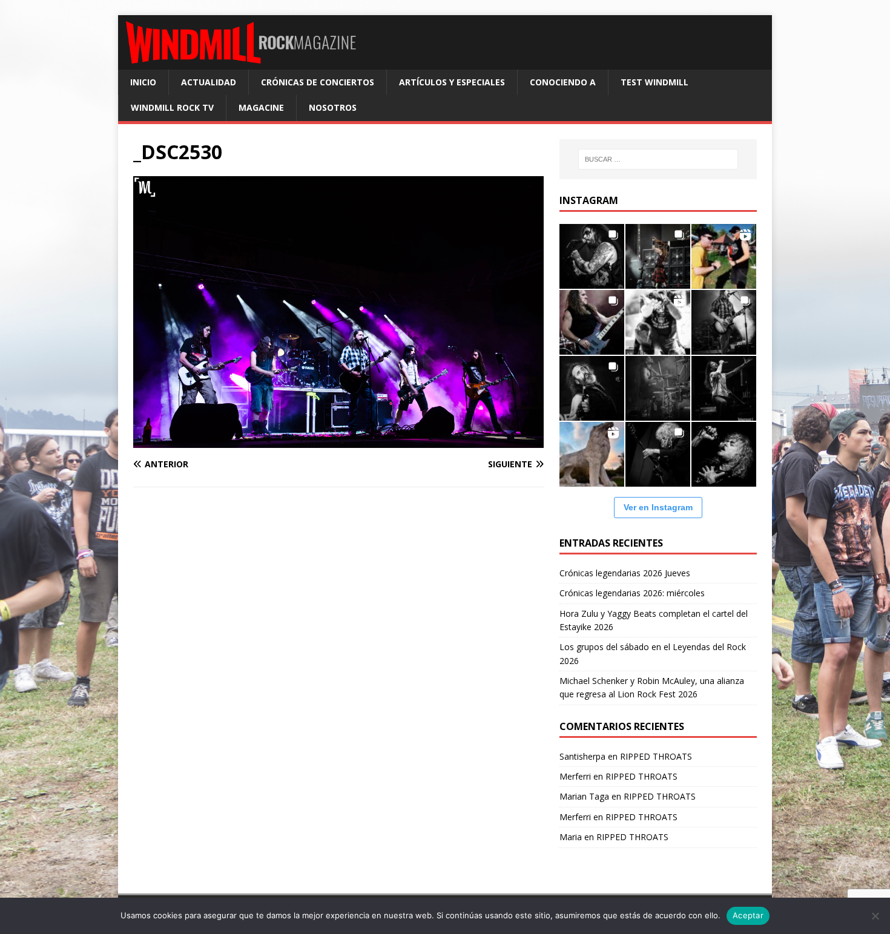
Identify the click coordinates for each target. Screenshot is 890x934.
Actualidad (208, 82)
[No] (875, 916)
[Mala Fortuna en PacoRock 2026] (723, 322)
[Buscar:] (658, 159)
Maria (570, 837)
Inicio (143, 82)
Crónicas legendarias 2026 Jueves (624, 573)
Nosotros (333, 107)
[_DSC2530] (338, 441)
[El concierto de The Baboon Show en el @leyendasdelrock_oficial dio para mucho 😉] (723, 256)
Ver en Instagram (658, 507)
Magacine (261, 107)
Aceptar (748, 915)
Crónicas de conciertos (317, 82)
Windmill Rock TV (172, 107)
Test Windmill (654, 82)
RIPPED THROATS (656, 756)
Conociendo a (563, 82)
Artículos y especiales (452, 82)
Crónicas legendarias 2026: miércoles (632, 593)
